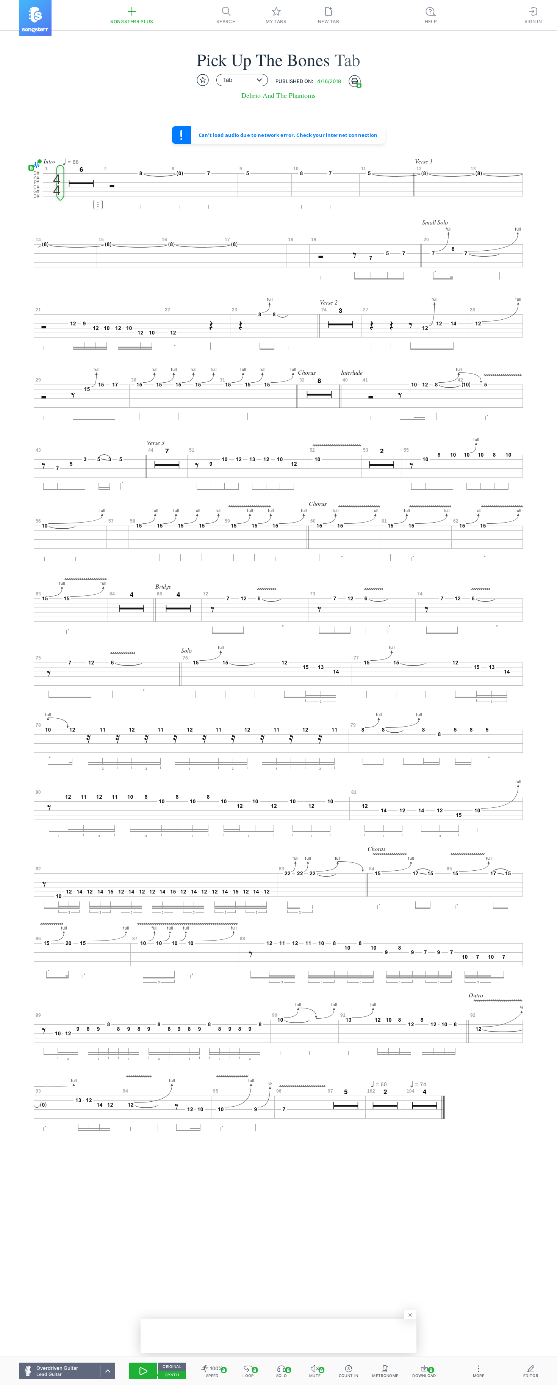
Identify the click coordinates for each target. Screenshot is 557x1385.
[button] (35, 165)
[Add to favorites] (203, 80)
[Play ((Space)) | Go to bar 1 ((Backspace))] (143, 1371)
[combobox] (242, 80)
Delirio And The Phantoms (278, 95)
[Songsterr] (35, 18)
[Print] (355, 81)
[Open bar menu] (98, 204)
